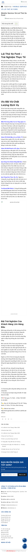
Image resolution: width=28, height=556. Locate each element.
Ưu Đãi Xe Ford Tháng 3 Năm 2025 (11, 427)
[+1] (11, 419)
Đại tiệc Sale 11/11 (6, 430)
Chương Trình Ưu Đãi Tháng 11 (10, 452)
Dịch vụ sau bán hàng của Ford (10, 438)
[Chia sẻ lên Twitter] (5, 419)
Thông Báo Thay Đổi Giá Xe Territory (11, 441)
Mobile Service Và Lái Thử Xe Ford (10, 449)
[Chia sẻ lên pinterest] (8, 419)
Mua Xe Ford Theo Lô (7, 436)
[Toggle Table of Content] (15, 24)
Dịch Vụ (8, 6)
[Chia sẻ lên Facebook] (2, 419)
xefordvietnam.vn (10, 551)
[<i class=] (2, 6)
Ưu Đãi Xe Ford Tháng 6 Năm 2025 (11, 433)
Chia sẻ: (3, 416)
